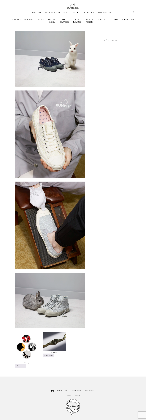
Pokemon (102, 20)
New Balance (77, 21)
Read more (21, 366)
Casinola (16, 20)
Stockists (77, 391)
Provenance (63, 391)
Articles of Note (106, 12)
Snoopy (114, 20)
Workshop (89, 12)
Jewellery (36, 12)
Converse (29, 20)
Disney (41, 20)
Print (66, 12)
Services (76, 12)
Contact (77, 396)
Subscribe (89, 391)
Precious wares (52, 12)
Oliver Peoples (89, 21)
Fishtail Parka (52, 21)
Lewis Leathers (64, 21)
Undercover (127, 20)
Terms (68, 396)
